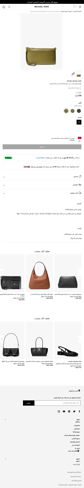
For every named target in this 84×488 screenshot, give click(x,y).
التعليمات (77, 425)
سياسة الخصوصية (76, 476)
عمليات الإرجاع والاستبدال (72, 435)
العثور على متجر (72, 450)
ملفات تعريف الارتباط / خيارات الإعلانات (69, 484)
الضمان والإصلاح (75, 441)
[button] (79, 272)
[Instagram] (59, 411)
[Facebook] (79, 411)
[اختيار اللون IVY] (72, 110)
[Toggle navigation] (80, 6)
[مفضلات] (74, 7)
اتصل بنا (77, 448)
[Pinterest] (69, 411)
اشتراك (29, 403)
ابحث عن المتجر (73, 391)
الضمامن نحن (76, 445)
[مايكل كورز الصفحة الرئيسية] (41, 7)
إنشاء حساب (76, 464)
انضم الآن (72, 140)
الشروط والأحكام (76, 480)
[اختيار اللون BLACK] (78, 110)
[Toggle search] (9, 6)
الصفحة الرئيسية (77, 11)
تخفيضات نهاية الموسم (66, 11)
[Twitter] (74, 411)
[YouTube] (64, 411)
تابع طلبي (77, 428)
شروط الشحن (76, 438)
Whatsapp (76, 431)
